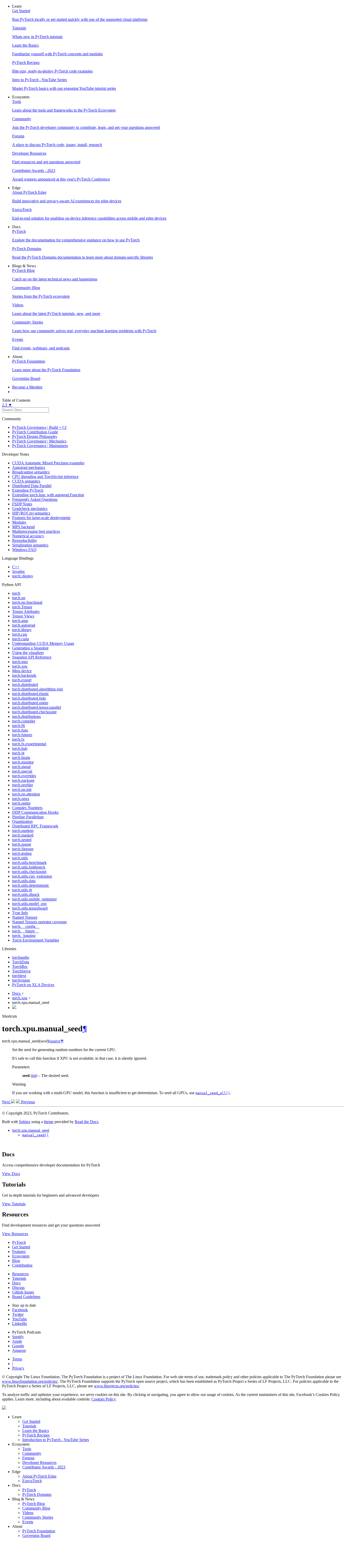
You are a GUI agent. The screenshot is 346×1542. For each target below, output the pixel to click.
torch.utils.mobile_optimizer (34, 899)
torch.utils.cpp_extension (32, 876)
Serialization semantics (30, 545)
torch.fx (18, 739)
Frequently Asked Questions (34, 499)
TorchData (20, 962)
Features (19, 1251)
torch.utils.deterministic (30, 885)
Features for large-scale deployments (41, 518)
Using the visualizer (28, 652)
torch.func (20, 730)
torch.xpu (19, 666)
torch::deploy (22, 576)
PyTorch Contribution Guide (35, 432)
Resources (20, 1274)
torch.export (21, 680)
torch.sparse (21, 844)
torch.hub (19, 748)
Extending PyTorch (27, 490)
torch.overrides (24, 776)
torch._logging (23, 935)
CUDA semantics (26, 481)
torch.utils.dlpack (26, 894)
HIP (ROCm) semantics (31, 513)
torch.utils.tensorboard (30, 908)
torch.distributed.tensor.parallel (36, 707)
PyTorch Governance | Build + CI (39, 427)
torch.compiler (23, 721)
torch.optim (21, 803)
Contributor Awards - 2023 (43, 1467)
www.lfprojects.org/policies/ (116, 1386)
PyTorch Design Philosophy (34, 436)
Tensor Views (23, 616)
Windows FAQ (24, 549)
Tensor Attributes (26, 611)
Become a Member (27, 387)
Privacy (18, 1368)
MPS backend (23, 527)
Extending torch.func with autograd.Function (48, 495)
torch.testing (22, 853)
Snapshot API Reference (31, 657)
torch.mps (20, 662)
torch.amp (20, 620)
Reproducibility (24, 540)
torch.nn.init (21, 789)
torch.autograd (23, 625)
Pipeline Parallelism (28, 817)
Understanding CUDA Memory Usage (43, 643)
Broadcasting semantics (31, 472)
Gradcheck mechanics (29, 508)
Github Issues (23, 1292)
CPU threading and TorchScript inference (45, 476)
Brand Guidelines (26, 1297)
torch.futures (22, 735)
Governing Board (36, 1535)
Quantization (22, 821)
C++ (16, 567)
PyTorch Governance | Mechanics (39, 441)
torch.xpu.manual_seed (30, 1130)
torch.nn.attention (26, 794)
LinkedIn (19, 1323)
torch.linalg (21, 757)
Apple (17, 1341)
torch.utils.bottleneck (28, 867)
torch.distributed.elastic (30, 694)
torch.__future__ (25, 931)
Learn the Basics (35, 1430)
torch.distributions (26, 716)
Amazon (19, 1350)
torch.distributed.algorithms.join (37, 689)
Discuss (18, 1287)
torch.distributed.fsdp (29, 698)
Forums (28, 1458)
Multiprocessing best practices (36, 531)
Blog (16, 1261)
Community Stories (37, 1517)
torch (16, 593)
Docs (17, 993)
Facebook (20, 1310)
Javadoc (18, 571)
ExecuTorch (32, 1481)
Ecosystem (20, 1256)
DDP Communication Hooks (35, 812)
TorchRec (20, 966)
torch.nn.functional (27, 602)
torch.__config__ (26, 926)
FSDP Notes (22, 504)
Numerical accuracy (28, 536)
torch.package (23, 780)
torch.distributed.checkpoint (34, 712)
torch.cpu (19, 634)
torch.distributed (25, 684)
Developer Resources (39, 1462)
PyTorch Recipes (36, 1435)
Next (6, 1102)
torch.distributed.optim (30, 703)
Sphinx (24, 1122)
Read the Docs (86, 1122)
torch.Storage (22, 849)
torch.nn (18, 598)
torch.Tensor (22, 607)
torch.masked (22, 835)
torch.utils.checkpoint (29, 872)
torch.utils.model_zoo (29, 903)
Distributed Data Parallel (31, 486)
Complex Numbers (27, 808)
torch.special (22, 771)
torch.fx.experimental (29, 744)
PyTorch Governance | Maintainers (40, 446)
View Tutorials (14, 1204)
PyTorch (19, 1242)
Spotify (18, 1337)
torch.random (22, 830)
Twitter (18, 1314)
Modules (19, 522)
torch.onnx (20, 798)
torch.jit (18, 753)
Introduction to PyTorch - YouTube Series (55, 1440)
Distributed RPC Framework (35, 826)
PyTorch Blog (33, 1503)
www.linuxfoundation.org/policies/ (30, 1381)
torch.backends (24, 675)
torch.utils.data (23, 881)
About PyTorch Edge (39, 1476)
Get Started (21, 1247)
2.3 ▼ (7, 405)
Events (27, 1522)
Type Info (20, 913)
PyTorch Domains (36, 1494)
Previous (27, 1102)
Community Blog (36, 1508)
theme (48, 1122)
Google (18, 1346)
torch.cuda (20, 639)
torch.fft (18, 725)
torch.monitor (23, 762)
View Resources (15, 1234)
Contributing (22, 1265)
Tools (26, 1449)
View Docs (11, 1174)
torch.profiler (22, 785)
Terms (17, 1359)
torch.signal (21, 767)
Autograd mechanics (28, 467)
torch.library (22, 630)
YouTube (19, 1319)
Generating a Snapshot (30, 648)
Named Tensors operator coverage (39, 922)
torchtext (19, 975)
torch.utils (20, 858)
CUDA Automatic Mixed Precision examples (48, 463)
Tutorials (19, 1278)
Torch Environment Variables (35, 940)
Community (31, 1453)
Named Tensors (24, 917)
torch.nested (21, 840)
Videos (27, 1513)
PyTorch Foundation (38, 1531)
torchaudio (20, 957)
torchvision (21, 980)
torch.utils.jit (22, 890)
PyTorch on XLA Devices (33, 985)
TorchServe (21, 971)
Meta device (22, 671)
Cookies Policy (103, 1399)
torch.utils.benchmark (29, 862)
